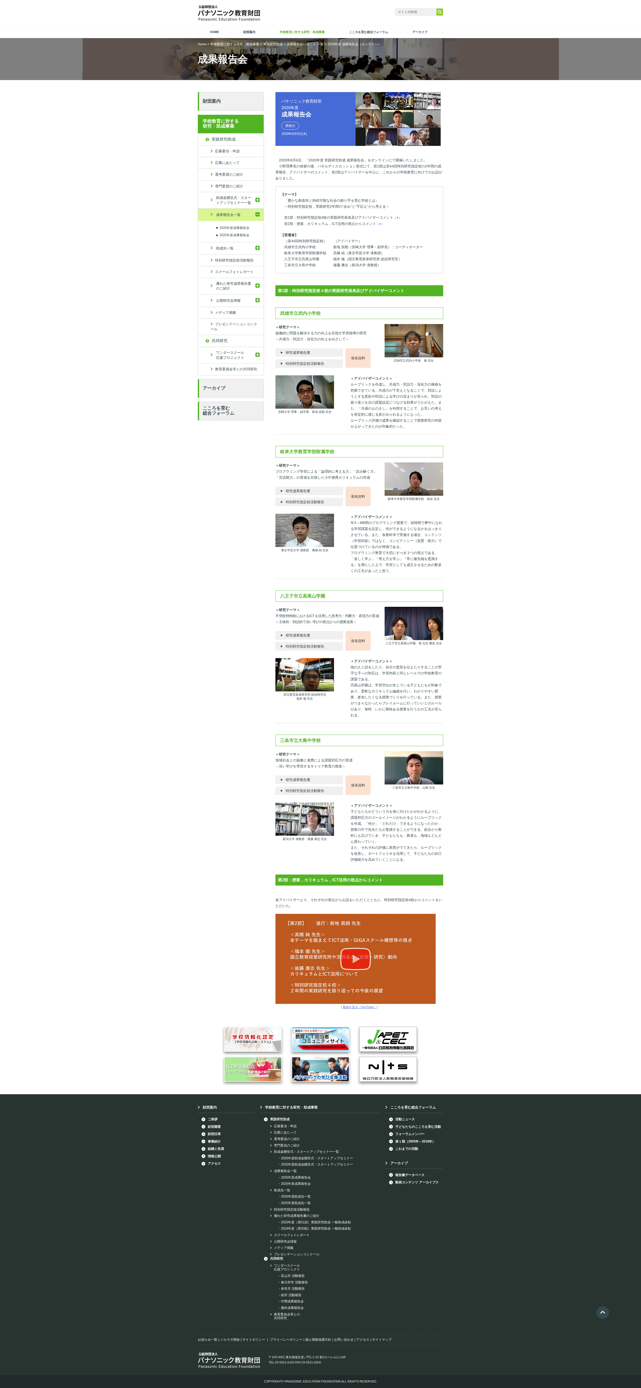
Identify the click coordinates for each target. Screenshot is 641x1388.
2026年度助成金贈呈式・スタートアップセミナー (317, 1158)
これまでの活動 (406, 1149)
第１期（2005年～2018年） (415, 1141)
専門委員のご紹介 (229, 186)
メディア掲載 (225, 313)
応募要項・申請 (227, 151)
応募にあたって (227, 163)
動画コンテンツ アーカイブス (417, 1182)
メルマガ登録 (230, 1339)
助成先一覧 (225, 248)
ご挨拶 (213, 1119)
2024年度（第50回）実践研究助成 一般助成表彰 (316, 1228)
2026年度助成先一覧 (296, 1196)
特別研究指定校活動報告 (305, 364)
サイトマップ (382, 1339)
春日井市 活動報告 (294, 1282)
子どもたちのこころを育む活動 (418, 1127)
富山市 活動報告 (293, 1276)
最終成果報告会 (292, 1308)
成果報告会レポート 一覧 (305, 44)
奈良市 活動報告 (293, 1288)
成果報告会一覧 (228, 215)
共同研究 (220, 341)
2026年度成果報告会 (234, 227)
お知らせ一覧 (207, 1339)
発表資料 (358, 358)
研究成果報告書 (298, 353)
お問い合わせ (344, 1339)
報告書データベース (410, 1175)
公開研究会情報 (228, 301)
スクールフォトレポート (234, 272)
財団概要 (214, 1127)
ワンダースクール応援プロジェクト (230, 355)
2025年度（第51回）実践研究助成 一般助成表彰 (316, 1222)
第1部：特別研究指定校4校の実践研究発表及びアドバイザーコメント (343, 217)
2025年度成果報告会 (234, 235)
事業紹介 (214, 1141)
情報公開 (214, 1156)
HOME (214, 32)
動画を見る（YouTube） (359, 1007)
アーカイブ (214, 388)
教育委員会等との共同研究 (236, 369)
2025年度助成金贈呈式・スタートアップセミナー (317, 1164)
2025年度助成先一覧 (296, 1203)
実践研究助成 (273, 44)
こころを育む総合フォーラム (218, 411)
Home (202, 44)
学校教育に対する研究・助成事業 (234, 44)
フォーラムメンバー (410, 1134)
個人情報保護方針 (318, 1339)
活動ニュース (405, 1119)
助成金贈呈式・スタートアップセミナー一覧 (233, 200)
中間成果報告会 (292, 1301)
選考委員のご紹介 (229, 174)
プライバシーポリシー (286, 1339)
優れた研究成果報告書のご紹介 (233, 286)
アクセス (214, 1163)
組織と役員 (216, 1149)
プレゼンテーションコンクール (234, 326)
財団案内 (212, 101)
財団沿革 (214, 1134)
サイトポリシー (253, 1339)
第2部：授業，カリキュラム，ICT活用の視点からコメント (334, 224)
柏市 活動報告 (291, 1295)
